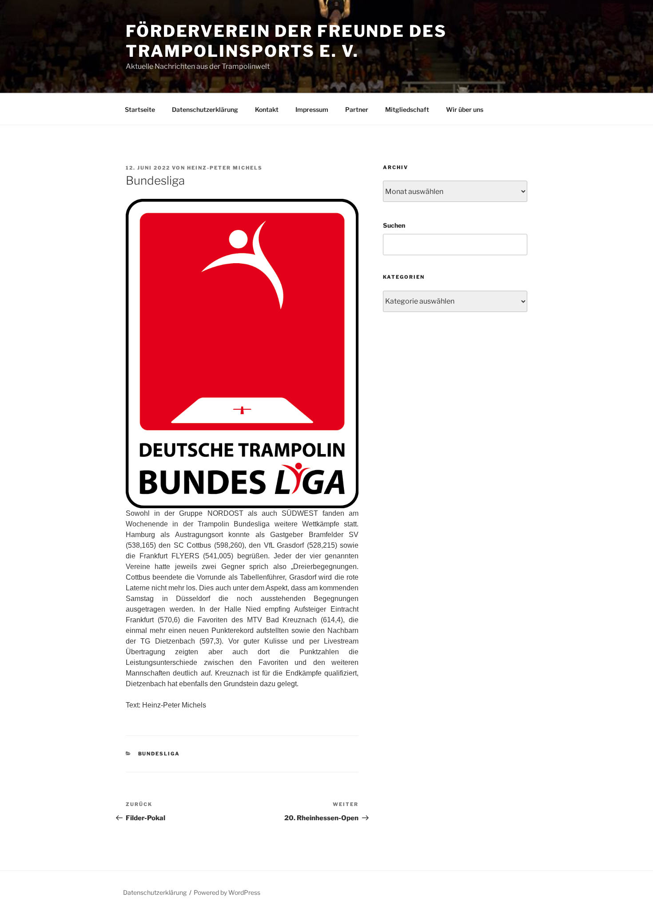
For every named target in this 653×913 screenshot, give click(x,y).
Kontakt (267, 109)
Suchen (394, 225)
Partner (356, 109)
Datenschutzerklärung (205, 109)
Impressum (311, 109)
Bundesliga (159, 754)
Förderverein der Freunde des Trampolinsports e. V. (286, 41)
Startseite (140, 109)
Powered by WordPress (227, 892)
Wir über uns (464, 109)
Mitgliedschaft (407, 109)
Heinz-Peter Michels (225, 168)
